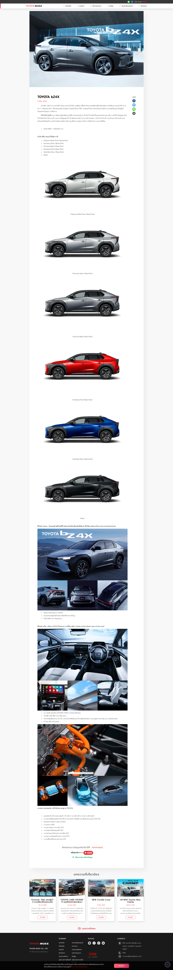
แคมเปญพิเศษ (77, 949)
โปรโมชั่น (68, 6)
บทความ (74, 946)
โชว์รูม (111, 6)
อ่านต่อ (42, 917)
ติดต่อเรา (144, 6)
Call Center (140, 2)
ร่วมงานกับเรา (63, 956)
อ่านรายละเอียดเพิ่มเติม (80, 967)
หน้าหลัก (61, 943)
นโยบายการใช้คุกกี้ (65, 960)
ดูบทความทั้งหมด (88, 928)
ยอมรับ (122, 965)
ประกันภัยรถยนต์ (127, 6)
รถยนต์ (81, 6)
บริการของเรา (96, 6)
